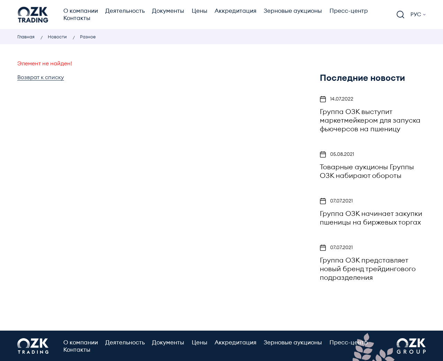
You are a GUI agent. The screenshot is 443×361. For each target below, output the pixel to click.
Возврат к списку (40, 77)
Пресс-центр (348, 11)
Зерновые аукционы (293, 11)
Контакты (76, 18)
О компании (80, 11)
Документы (168, 11)
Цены (199, 11)
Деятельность (125, 11)
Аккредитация (235, 11)
